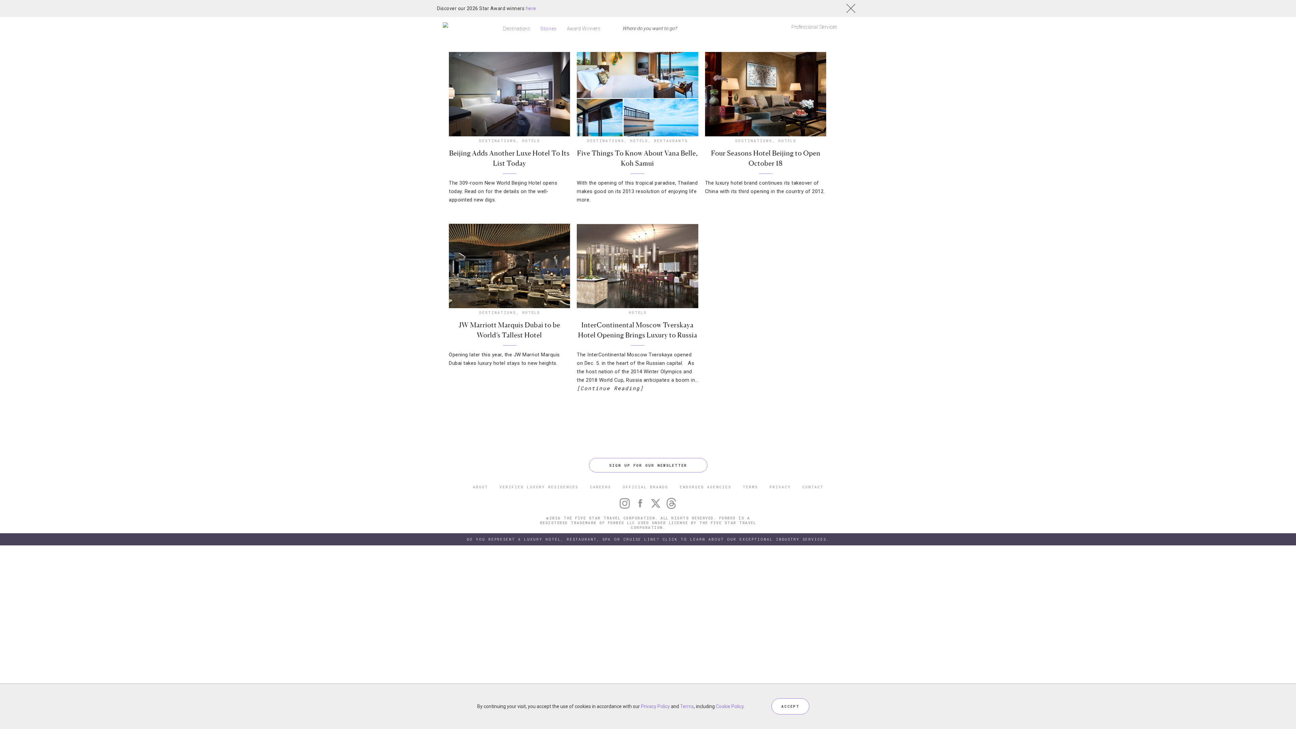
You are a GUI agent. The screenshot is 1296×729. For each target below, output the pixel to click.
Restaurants (671, 140)
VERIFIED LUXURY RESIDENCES (539, 486)
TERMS (750, 486)
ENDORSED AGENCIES (705, 486)
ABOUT (480, 486)
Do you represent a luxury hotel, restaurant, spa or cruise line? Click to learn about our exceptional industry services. (648, 539)
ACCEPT (790, 706)
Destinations (516, 28)
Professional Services (814, 27)
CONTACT (813, 486)
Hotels (531, 140)
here (531, 8)
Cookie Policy (730, 706)
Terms (687, 706)
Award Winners (584, 28)
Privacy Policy (655, 706)
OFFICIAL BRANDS (645, 486)
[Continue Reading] (610, 388)
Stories (548, 28)
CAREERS (600, 486)
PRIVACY (780, 486)
